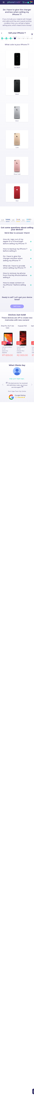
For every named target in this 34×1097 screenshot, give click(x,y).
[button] (14, 2)
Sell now (17, 306)
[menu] (3, 2)
